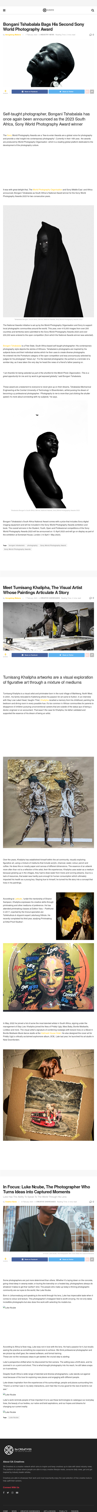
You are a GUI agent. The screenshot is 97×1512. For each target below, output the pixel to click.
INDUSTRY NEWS (47, 34)
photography (32, 545)
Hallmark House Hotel (51, 1033)
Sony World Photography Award (53, 545)
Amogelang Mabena (13, 34)
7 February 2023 (31, 34)
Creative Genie (11, 1201)
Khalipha (45, 700)
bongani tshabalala (17, 545)
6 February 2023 (27, 1201)
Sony (9, 135)
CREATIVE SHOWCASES (50, 598)
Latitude (18, 898)
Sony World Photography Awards (17, 549)
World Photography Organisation (47, 189)
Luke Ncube (14, 1417)
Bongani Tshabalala (12, 345)
